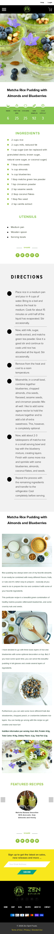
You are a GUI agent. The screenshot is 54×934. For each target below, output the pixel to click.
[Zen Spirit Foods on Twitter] (22, 899)
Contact (47, 907)
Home (6, 907)
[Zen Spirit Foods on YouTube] (31, 899)
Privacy (27, 930)
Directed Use (37, 930)
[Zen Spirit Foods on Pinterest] (36, 899)
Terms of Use (17, 930)
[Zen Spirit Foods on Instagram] (27, 899)
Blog (20, 907)
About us (37, 907)
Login (50, 3)
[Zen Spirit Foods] (27, 9)
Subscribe (27, 872)
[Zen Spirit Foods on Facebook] (17, 899)
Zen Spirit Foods (30, 926)
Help (42, 3)
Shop (13, 907)
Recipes (28, 907)
